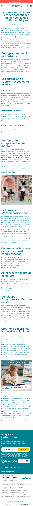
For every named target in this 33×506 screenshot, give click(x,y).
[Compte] (27, 6)
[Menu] (2, 6)
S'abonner (23, 449)
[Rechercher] (5, 6)
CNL (6, 65)
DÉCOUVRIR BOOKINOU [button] (8, 424)
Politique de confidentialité (8, 457)
